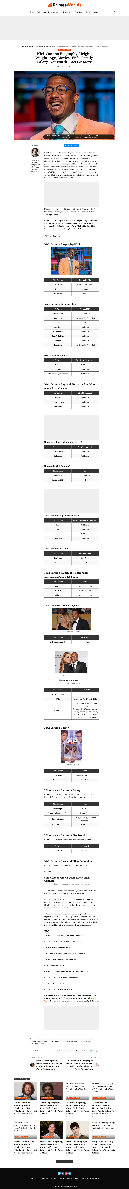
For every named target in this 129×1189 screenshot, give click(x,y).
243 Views (71, 66)
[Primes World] (65, 5)
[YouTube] (66, 1173)
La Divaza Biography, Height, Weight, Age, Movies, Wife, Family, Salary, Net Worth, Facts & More (77, 1108)
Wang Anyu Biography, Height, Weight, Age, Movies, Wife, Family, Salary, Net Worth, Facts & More (103, 1147)
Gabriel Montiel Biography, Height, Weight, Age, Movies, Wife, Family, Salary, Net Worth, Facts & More (103, 1108)
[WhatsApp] (91, 1051)
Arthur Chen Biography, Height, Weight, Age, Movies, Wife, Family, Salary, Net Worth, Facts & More (77, 1147)
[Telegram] (96, 1051)
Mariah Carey (74, 1039)
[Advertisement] (52, 28)
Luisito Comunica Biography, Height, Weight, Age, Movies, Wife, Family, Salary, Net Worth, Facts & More (25, 1108)
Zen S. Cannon (86, 1041)
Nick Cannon (55, 1041)
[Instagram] (62, 1173)
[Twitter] (59, 1173)
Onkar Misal (61, 66)
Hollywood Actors (64, 49)
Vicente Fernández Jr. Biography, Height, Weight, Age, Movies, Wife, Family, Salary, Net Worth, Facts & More (25, 1147)
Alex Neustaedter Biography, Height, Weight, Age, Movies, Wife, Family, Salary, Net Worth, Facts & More (35, 166)
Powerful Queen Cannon (70, 1041)
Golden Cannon (43, 1039)
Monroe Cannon (87, 1039)
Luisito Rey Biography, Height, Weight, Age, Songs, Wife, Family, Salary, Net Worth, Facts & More (51, 1108)
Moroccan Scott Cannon (40, 1041)
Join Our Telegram (72, 145)
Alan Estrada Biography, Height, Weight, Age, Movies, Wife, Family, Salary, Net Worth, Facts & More (51, 1147)
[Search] (114, 12)
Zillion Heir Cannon (38, 1043)
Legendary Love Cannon (59, 1039)
